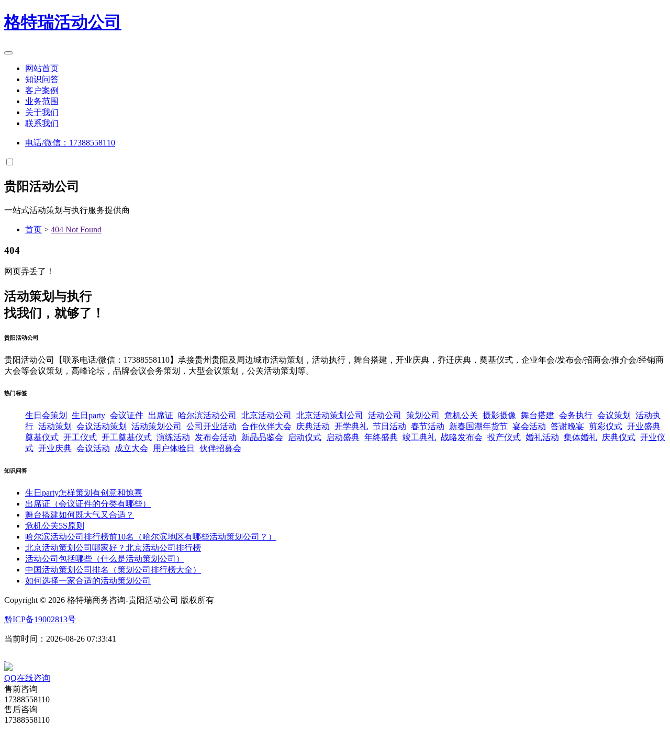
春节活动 (427, 426)
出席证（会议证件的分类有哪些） (88, 503)
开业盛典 (644, 426)
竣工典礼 (419, 437)
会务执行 (576, 415)
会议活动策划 (101, 426)
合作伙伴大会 (266, 426)
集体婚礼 (580, 437)
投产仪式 (504, 437)
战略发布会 (462, 437)
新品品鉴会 (262, 437)
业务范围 (42, 101)
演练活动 (173, 437)
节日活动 (389, 426)
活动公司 (62, 22)
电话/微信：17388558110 (70, 142)
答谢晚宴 (567, 426)
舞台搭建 (537, 415)
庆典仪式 (618, 437)
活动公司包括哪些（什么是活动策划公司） (104, 558)
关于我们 (42, 112)
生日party (88, 415)
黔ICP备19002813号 (40, 619)
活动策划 (55, 426)
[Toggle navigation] (8, 52)
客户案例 (42, 90)
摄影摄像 (499, 415)
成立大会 (131, 448)
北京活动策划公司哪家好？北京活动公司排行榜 (113, 547)
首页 (33, 229)
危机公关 (461, 415)
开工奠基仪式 (127, 437)
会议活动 (93, 448)
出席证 (160, 415)
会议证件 (126, 415)
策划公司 (423, 415)
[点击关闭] (5, 657)
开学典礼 (351, 426)
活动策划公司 (156, 426)
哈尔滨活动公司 (207, 415)
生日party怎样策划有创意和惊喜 (83, 492)
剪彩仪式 (605, 426)
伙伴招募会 (220, 448)
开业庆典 (55, 448)
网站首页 (42, 68)
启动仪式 (304, 437)
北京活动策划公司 (329, 415)
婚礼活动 (542, 437)
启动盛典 (343, 437)
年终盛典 (381, 437)
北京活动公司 (266, 415)
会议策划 (614, 415)
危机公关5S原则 (54, 525)
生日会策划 (46, 415)
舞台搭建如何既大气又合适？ (79, 514)
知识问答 (42, 79)
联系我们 (42, 123)
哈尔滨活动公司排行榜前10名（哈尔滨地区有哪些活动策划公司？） (150, 536)
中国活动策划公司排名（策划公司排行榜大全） (113, 569)
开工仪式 (80, 437)
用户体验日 (174, 448)
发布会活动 (216, 437)
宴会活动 (529, 426)
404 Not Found (76, 229)
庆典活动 (313, 426)
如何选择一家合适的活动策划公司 (88, 580)
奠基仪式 (42, 437)
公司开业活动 (211, 426)
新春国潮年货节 (478, 426)
